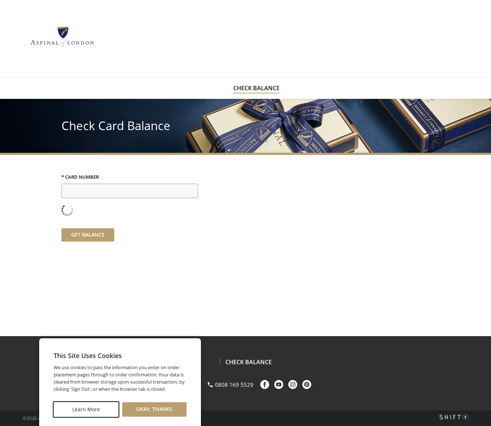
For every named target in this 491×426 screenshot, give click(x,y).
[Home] (62, 37)
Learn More (86, 409)
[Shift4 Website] (454, 417)
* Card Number (80, 177)
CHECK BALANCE (256, 88)
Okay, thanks (154, 409)
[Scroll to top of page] (477, 318)
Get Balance (88, 234)
